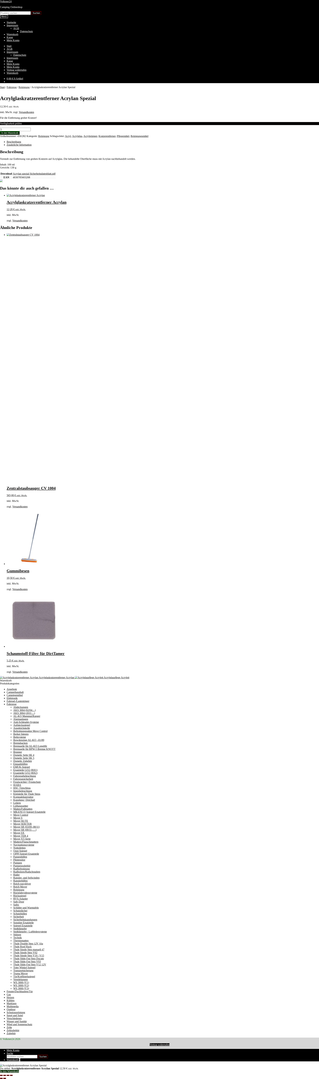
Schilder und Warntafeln (26, 907)
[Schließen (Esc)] (11, 1075)
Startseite (11, 22)
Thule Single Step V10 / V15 (28, 955)
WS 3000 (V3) (21, 988)
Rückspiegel (19, 895)
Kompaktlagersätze (23, 796)
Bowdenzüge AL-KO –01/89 (28, 740)
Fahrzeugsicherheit (23, 779)
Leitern (17, 802)
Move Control (20, 814)
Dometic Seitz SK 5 (23, 758)
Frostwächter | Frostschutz (27, 782)
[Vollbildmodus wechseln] (4, 1075)
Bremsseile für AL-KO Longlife (30, 746)
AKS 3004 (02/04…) (24, 710)
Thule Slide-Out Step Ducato (28, 958)
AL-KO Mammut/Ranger (26, 716)
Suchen (36, 13)
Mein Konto (13, 40)
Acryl (68, 136)
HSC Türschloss (22, 788)
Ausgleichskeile (21, 728)
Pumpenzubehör (21, 865)
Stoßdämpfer (20, 928)
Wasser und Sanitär (17, 1021)
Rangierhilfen (20, 880)
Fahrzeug (12, 87)
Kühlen (10, 1000)
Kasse (10, 37)
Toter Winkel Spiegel (24, 967)
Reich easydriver (22, 883)
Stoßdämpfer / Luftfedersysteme (30, 931)
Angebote (12, 689)
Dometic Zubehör (22, 761)
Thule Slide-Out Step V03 (27, 961)
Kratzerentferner (107, 136)
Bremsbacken (20, 743)
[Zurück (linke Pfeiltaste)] (1, 1078)
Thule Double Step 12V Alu (28, 943)
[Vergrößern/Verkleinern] (1, 1075)
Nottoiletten (19, 847)
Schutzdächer (20, 910)
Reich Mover (20, 886)
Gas (9, 994)
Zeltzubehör (13, 1030)
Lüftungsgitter (20, 805)
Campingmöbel (15, 695)
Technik (17, 937)
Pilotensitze (19, 859)
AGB (16, 28)
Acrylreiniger (90, 136)
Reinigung (24, 87)
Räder (16, 874)
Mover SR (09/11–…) (24, 829)
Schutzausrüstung (16, 1012)
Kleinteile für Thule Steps (26, 793)
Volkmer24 (6, 1)
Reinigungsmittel (139, 136)
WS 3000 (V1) (21, 982)
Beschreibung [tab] (14, 141)
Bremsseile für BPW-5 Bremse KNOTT (34, 749)
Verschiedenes (14, 1018)
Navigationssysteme (23, 844)
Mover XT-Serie (22, 838)
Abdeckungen (20, 707)
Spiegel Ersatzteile (23, 925)
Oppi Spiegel (20, 850)
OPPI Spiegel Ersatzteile (26, 853)
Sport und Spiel (15, 1015)
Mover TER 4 (20, 835)
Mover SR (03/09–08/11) (26, 826)
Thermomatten (21, 940)
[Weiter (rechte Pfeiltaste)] (4, 1078)
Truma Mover (20, 973)
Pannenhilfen (20, 856)
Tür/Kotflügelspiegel (24, 976)
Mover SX (18, 832)
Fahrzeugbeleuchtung (24, 776)
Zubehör (11, 1033)
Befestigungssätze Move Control (30, 731)
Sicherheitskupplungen (25, 919)
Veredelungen (20, 979)
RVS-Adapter (20, 898)
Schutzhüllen (20, 913)
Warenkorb (12, 34)
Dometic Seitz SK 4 (23, 755)
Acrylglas (77, 136)
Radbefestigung (21, 868)
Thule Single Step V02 (25, 952)
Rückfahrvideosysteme (25, 892)
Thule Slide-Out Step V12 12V (29, 964)
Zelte (9, 1027)
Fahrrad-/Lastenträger (18, 701)
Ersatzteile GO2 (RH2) (25, 773)
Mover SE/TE (20, 820)
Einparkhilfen (20, 764)
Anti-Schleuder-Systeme (26, 722)
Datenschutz (26, 31)
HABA (17, 785)
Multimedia (13, 1006)
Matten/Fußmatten (22, 808)
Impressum (12, 25)
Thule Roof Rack (22, 946)
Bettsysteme (19, 737)
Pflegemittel (123, 136)
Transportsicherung (23, 970)
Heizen (10, 997)
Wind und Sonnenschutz (19, 1024)
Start (9, 46)
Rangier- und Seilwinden (26, 877)
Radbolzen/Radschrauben (26, 871)
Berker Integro (21, 734)
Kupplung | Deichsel (24, 799)
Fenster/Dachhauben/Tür (20, 991)
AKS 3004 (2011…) (24, 713)
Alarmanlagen (20, 719)
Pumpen (17, 862)
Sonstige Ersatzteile (23, 922)
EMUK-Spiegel (21, 767)
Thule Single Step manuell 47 (28, 949)
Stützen (17, 934)
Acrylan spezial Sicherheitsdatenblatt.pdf (34, 173)
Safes (16, 904)
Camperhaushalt (15, 692)
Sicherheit (18, 916)
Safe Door (18, 901)
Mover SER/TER (22, 823)
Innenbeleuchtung (22, 791)
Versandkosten (26, 112)
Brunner (17, 752)
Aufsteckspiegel (21, 725)
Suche (10, 1053)
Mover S (17, 817)
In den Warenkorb (9, 133)
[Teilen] (8, 1075)
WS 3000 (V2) (21, 985)
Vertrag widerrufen (16, 70)
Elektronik (12, 698)
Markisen (11, 1003)
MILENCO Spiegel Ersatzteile (29, 811)
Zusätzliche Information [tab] (19, 144)
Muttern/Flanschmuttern (25, 841)
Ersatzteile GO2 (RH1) (25, 770)
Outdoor (11, 1009)
